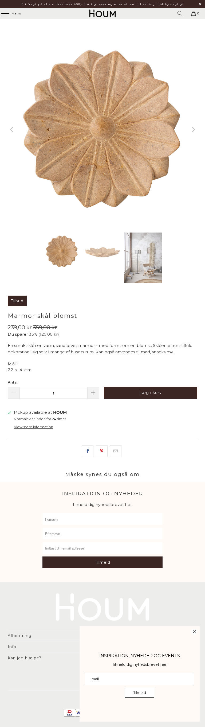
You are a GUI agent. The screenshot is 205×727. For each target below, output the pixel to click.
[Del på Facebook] (87, 451)
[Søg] (180, 13)
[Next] (193, 130)
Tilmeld (139, 692)
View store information (33, 427)
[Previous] (11, 130)
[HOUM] (102, 13)
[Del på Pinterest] (101, 451)
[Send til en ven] (115, 451)
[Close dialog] (194, 631)
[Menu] (2, 13)
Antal (13, 382)
